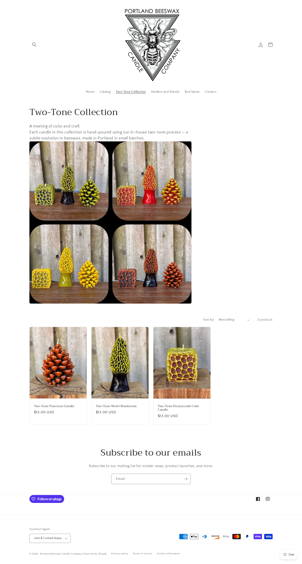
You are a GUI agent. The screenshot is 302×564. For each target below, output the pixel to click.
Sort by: (208, 319)
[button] (34, 45)
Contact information (168, 553)
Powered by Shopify (95, 553)
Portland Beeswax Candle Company (61, 553)
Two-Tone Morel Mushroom (116, 406)
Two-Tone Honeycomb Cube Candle (178, 408)
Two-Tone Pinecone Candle (54, 406)
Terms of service (143, 553)
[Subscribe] (186, 479)
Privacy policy (119, 553)
